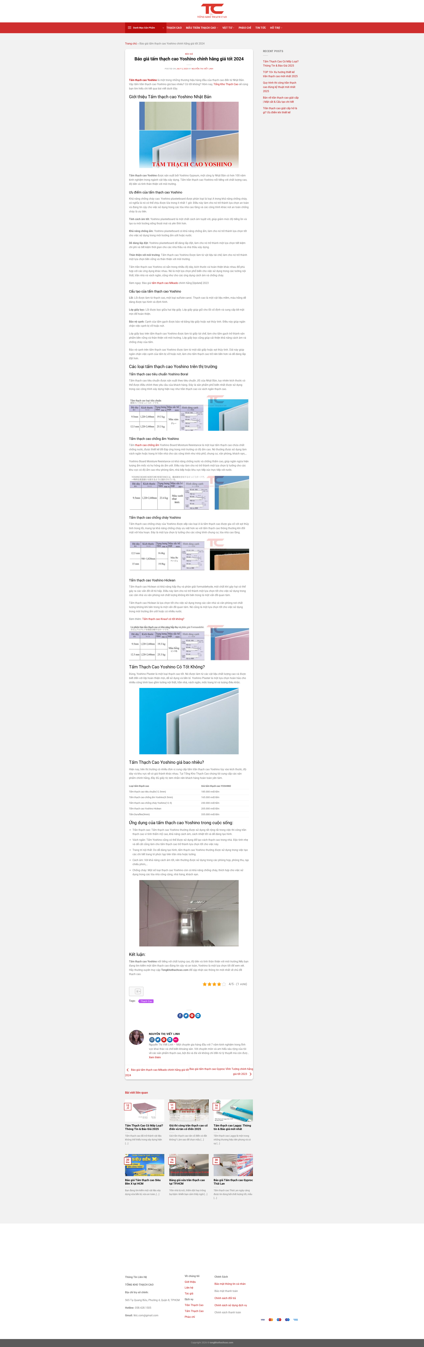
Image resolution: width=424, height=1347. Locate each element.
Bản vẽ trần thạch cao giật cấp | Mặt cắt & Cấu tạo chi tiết (281, 100)
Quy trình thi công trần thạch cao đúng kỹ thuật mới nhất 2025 (279, 87)
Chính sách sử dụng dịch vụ (230, 1305)
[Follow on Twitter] (158, 1040)
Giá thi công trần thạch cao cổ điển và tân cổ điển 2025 (188, 1127)
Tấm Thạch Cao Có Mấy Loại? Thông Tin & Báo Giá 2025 (144, 1127)
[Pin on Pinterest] (192, 1016)
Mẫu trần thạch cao (201, 27)
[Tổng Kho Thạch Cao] (212, 11)
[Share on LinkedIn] (198, 1016)
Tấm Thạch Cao (194, 1311)
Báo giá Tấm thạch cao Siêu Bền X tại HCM (143, 1182)
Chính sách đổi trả (225, 1298)
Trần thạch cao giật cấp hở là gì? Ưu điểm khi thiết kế (280, 110)
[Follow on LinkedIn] (170, 1040)
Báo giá (189, 54)
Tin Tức (260, 27)
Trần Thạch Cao (194, 1305)
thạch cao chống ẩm (147, 445)
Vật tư (227, 27)
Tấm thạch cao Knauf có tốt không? (163, 619)
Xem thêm (155, 1057)
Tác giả (189, 1293)
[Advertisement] (212, 1247)
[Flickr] (176, 1040)
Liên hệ (189, 1287)
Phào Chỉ (245, 27)
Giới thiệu (190, 1281)
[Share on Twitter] (186, 1016)
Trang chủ (131, 43)
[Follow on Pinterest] (164, 1040)
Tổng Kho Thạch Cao (225, 84)
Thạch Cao (146, 1001)
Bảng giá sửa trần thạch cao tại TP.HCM (187, 1182)
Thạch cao (174, 27)
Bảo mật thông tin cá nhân (230, 1283)
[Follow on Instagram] (152, 1040)
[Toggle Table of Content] (136, 991)
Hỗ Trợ (275, 27)
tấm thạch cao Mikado (164, 283)
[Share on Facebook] (180, 1016)
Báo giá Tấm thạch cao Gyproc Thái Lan (233, 1182)
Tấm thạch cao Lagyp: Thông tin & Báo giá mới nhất (232, 1127)
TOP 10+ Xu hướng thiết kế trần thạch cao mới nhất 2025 (280, 74)
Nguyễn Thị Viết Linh (202, 69)
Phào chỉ (190, 1316)
